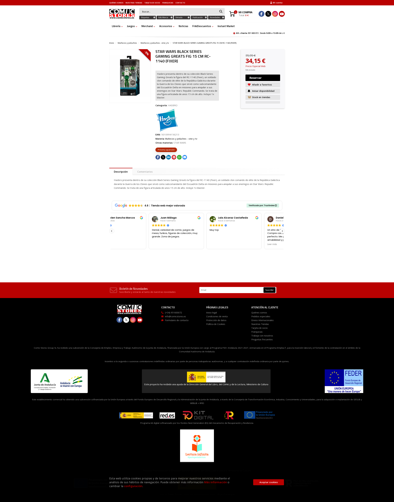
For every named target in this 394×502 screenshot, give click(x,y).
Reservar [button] (255, 78)
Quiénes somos (116, 3)
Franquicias (167, 3)
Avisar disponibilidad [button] (263, 90)
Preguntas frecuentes (262, 339)
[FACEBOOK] (261, 14)
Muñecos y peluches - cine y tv (155, 43)
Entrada (179, 17)
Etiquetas (145, 17)
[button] (282, 231)
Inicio (111, 43)
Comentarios (145, 171)
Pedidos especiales (260, 316)
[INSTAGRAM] (275, 14)
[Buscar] (221, 11)
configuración (133, 486)
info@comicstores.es (175, 316)
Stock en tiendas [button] (261, 97)
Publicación (198, 17)
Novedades (215, 17)
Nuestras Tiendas (134, 3)
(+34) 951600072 (173, 312)
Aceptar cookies (268, 482)
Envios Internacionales (262, 320)
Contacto (180, 3)
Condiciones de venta (217, 316)
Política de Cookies (215, 324)
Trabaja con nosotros (262, 335)
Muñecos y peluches (127, 43)
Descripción (121, 171)
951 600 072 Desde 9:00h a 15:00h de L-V (260, 33)
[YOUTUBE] (282, 14)
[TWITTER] (268, 14)
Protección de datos (216, 320)
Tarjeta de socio (152, 3)
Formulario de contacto (177, 320)
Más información (215, 482)
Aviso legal (211, 312)
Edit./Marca (163, 17)
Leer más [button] (235, 244)
